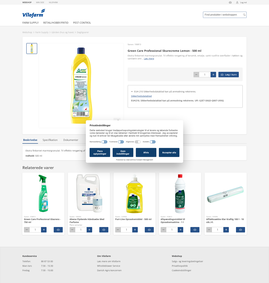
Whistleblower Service (108, 265)
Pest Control (82, 22)
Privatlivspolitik (180, 265)
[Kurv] (230, 2)
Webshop (26, 2)
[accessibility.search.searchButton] (244, 14)
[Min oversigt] (33, 13)
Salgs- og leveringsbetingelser (187, 261)
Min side (40, 2)
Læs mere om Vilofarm (108, 261)
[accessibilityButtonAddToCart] (149, 229)
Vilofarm (53, 2)
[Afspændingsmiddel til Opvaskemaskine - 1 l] (194, 229)
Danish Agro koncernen (109, 270)
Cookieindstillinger (181, 270)
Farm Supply (30, 22)
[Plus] (213, 74)
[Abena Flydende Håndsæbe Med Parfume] (103, 229)
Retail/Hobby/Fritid (55, 22)
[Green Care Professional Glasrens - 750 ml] (58, 229)
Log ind (243, 2)
